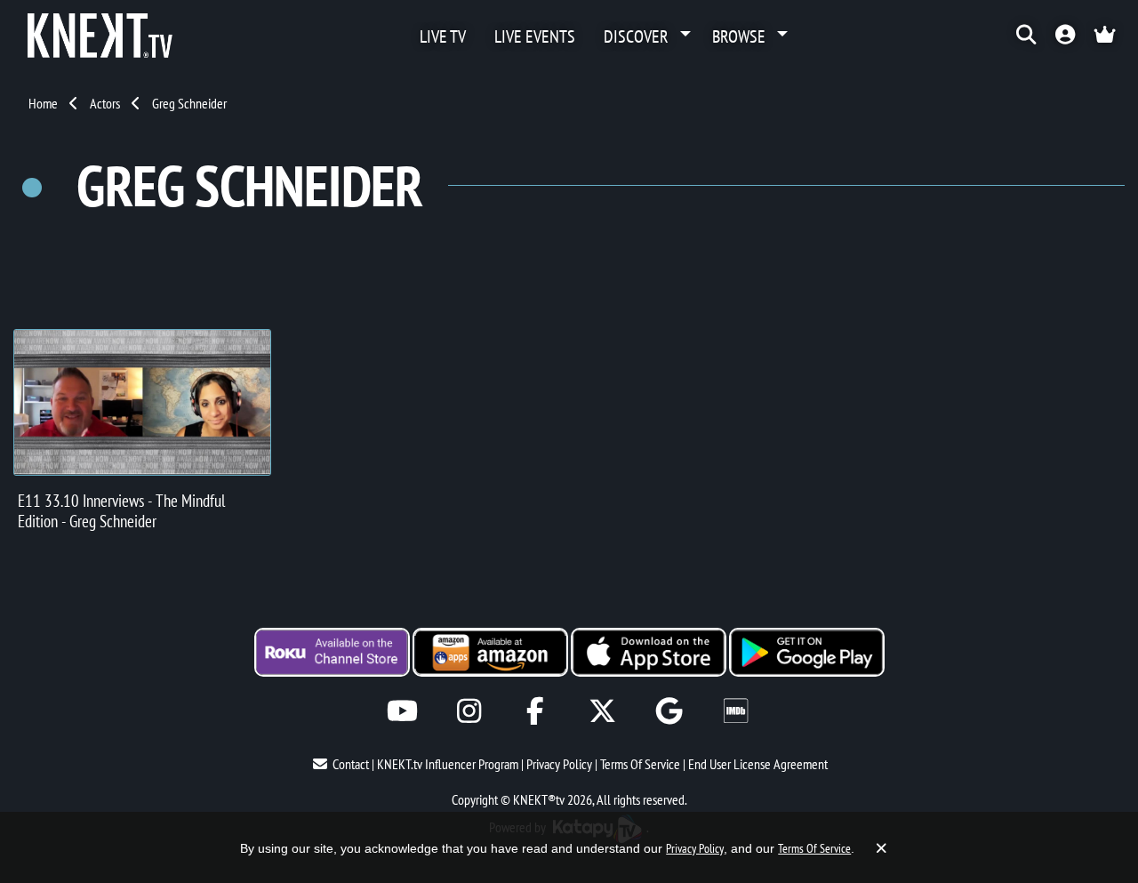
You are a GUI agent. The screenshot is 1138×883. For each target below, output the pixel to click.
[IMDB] (735, 711)
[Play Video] (142, 402)
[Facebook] (535, 711)
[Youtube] (402, 711)
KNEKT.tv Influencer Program (447, 764)
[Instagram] (469, 711)
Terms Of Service (640, 764)
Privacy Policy (559, 764)
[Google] (669, 711)
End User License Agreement (758, 764)
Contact (351, 764)
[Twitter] (602, 711)
